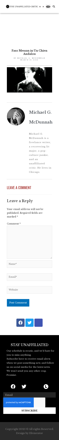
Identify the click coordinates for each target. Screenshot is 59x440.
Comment (14, 223)
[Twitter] (43, 7)
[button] (48, 6)
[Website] (29, 290)
